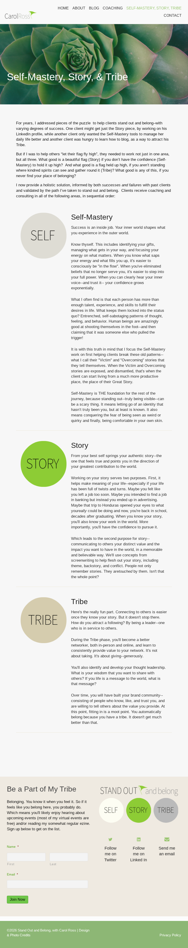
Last (53, 864)
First (10, 864)
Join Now (17, 899)
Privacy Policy (170, 935)
